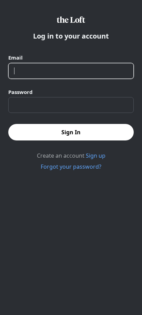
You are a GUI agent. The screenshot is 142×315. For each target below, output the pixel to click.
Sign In (71, 132)
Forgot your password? (71, 166)
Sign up (95, 155)
